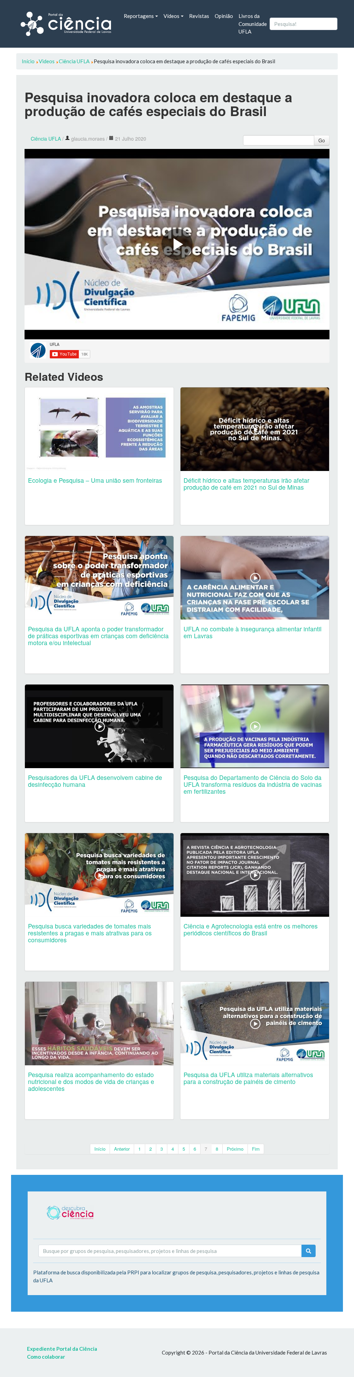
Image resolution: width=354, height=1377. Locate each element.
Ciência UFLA (46, 138)
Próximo (235, 1148)
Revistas (199, 16)
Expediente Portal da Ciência (62, 1349)
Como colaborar (46, 1357)
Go (321, 140)
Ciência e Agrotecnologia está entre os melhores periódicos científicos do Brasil (251, 929)
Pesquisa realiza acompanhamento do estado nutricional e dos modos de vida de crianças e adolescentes (91, 1081)
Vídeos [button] (171, 16)
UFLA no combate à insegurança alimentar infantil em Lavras (253, 632)
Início (99, 1148)
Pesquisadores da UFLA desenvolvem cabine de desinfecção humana (95, 781)
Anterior (122, 1148)
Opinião (224, 16)
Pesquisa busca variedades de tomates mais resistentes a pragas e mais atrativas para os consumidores (90, 933)
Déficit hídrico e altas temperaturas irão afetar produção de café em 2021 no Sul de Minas (246, 483)
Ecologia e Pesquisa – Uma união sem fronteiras (95, 480)
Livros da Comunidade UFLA (253, 24)
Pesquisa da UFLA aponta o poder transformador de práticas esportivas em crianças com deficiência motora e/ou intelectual (98, 635)
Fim (256, 1148)
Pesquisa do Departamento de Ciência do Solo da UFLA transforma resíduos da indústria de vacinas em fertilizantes (253, 784)
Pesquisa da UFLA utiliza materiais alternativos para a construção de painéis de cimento (248, 1078)
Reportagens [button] (139, 16)
